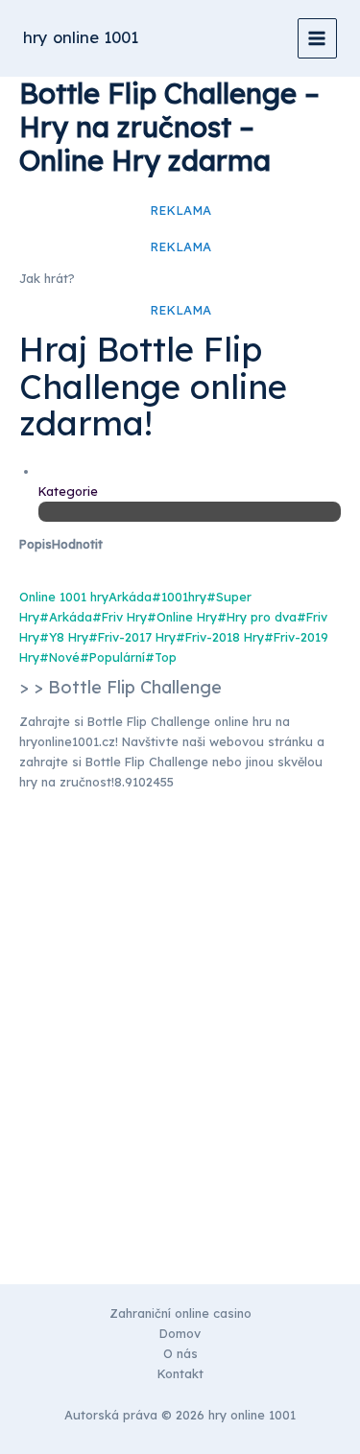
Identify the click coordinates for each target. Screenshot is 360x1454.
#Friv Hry (119, 616)
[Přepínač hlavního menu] (317, 38)
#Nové (59, 657)
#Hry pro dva (257, 616)
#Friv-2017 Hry (132, 637)
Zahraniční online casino (180, 1313)
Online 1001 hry (63, 596)
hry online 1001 (80, 37)
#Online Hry (182, 616)
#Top (161, 657)
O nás (180, 1353)
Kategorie (68, 491)
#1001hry (179, 596)
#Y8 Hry (63, 637)
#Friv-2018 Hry (220, 637)
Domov (180, 1333)
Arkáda (130, 596)
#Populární (112, 657)
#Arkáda (65, 616)
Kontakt (180, 1373)
